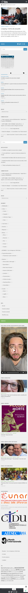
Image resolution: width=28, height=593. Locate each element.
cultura (9, 570)
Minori (4, 297)
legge (4, 577)
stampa (2, 580)
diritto (7, 571)
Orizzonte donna (6, 276)
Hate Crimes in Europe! (7, 267)
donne (10, 571)
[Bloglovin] (26, 44)
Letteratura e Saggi (7, 217)
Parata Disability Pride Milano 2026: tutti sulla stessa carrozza (12, 89)
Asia (4, 240)
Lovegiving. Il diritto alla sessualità (10, 29)
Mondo (2, 82)
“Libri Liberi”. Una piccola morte (7, 434)
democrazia (13, 570)
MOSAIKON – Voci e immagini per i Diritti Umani (11, 250)
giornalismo (4, 573)
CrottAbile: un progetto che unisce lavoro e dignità (10, 78)
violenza (10, 580)
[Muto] (23, 372)
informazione (9, 575)
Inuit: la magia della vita (14, 128)
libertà (7, 577)
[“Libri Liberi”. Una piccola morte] (14, 418)
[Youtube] (24, 44)
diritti (17, 570)
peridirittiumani (8, 579)
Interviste (4, 226)
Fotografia (5, 214)
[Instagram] (22, 44)
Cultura (3, 209)
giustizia (14, 573)
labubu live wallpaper (6, 131)
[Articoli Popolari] (10, 73)
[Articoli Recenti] (4, 73)
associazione (19, 568)
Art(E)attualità (4, 206)
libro (9, 577)
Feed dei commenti (6, 311)
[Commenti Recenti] (17, 73)
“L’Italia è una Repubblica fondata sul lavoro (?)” (10, 102)
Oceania (4, 246)
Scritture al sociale (5, 76)
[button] (14, 350)
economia (13, 571)
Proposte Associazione (6, 253)
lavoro (24, 575)
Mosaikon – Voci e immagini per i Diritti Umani (11, 551)
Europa (4, 243)
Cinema (4, 211)
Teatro (4, 220)
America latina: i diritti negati (8, 261)
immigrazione (3, 575)
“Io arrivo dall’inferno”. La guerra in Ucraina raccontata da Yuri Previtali (14, 83)
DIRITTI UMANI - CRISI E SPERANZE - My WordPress (12, 124)
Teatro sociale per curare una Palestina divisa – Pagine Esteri (14, 119)
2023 (3, 67)
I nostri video (4, 223)
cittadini (6, 570)
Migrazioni (4, 229)
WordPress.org (5, 314)
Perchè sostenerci (5, 557)
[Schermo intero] (25, 372)
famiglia (18, 571)
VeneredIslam (6, 285)
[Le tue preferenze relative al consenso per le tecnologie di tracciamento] (25, 590)
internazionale (16, 575)
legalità (2, 577)
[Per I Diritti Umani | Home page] (5, 2)
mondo (22, 577)
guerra (21, 573)
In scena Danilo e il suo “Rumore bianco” (19, 131)
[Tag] (24, 73)
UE (7, 580)
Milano (19, 577)
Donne (4, 291)
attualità (2, 570)
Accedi (3, 305)
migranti (12, 577)
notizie (3, 579)
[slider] (13, 372)
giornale (21, 571)
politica (13, 579)
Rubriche (4, 259)
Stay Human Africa (6, 282)
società (22, 579)
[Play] (2, 372)
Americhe (5, 238)
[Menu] (26, 1)
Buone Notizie (6, 264)
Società (6, 26)
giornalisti (10, 573)
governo (18, 573)
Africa (4, 235)
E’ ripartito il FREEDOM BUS (6, 121)
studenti (6, 580)
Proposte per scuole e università (9, 255)
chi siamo (4, 554)
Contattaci (4, 560)
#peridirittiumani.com (6, 568)
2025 (12, 67)
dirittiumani (22, 570)
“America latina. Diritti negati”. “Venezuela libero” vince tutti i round (13, 458)
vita (12, 580)
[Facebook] (18, 44)
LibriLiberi (5, 273)
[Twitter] (20, 44)
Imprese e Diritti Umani (7, 270)
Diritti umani (3, 571)
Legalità (2, 26)
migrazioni (16, 577)
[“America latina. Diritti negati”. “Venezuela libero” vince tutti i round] (14, 450)
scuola (17, 578)
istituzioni (21, 575)
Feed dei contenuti (5, 308)
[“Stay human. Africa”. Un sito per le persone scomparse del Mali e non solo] (14, 474)
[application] (14, 350)
